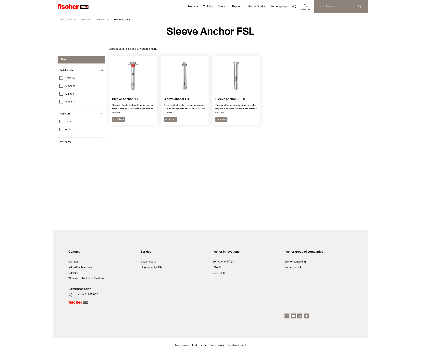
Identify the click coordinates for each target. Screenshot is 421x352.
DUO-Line (218, 273)
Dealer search (148, 261)
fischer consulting (295, 261)
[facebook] (287, 316)
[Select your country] (294, 6)
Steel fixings (85, 19)
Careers (73, 273)
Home (60, 19)
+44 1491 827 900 (87, 294)
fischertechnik (293, 267)
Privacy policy (217, 345)
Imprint (203, 345)
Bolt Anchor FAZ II (223, 261)
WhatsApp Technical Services (86, 278)
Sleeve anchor (102, 19)
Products (72, 19)
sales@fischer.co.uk (80, 267)
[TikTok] (306, 316)
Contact (73, 261)
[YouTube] (293, 316)
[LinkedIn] (299, 316)
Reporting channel (236, 345)
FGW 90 (217, 267)
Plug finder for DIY (151, 267)
